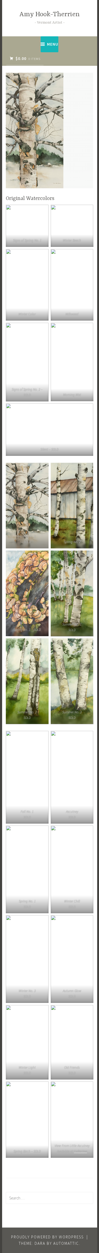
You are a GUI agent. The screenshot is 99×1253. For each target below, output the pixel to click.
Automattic (66, 1243)
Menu (52, 44)
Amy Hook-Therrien (49, 14)
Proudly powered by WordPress (47, 1236)
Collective (80, 1151)
